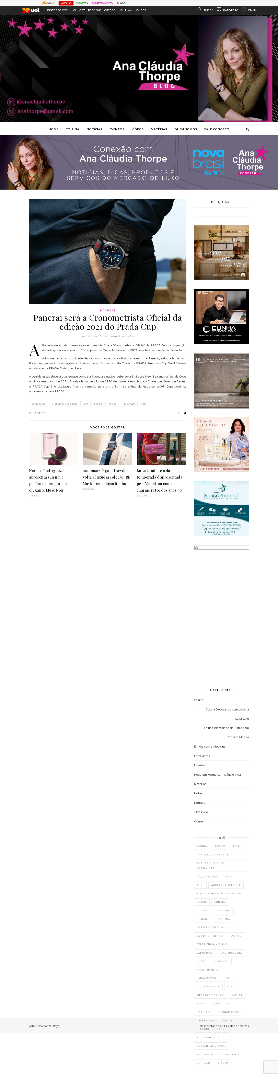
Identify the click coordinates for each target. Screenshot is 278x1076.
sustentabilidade (211, 1045)
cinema (219, 901)
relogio (203, 1028)
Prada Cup (129, 403)
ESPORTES (82, 3)
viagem (223, 1062)
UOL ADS (140, 10)
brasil (202, 901)
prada (112, 403)
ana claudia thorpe (212, 854)
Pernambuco (229, 1011)
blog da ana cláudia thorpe (219, 893)
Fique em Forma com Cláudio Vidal (217, 774)
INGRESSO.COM (57, 10)
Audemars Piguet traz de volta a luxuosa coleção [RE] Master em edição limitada (107, 477)
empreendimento (210, 927)
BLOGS (121, 3)
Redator (40, 413)
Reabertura (206, 1020)
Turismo (203, 1062)
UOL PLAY (125, 10)
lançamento (206, 978)
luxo (85, 403)
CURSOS (109, 10)
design (202, 918)
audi (200, 884)
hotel (201, 961)
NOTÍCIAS (66, 3)
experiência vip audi (213, 944)
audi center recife (226, 884)
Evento (236, 935)
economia (222, 918)
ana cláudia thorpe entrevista (212, 865)
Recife (227, 1020)
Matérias (159, 129)
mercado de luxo (210, 995)
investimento (208, 969)
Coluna (72, 129)
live (227, 978)
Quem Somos (185, 129)
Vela (143, 403)
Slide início (201, 812)
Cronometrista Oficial (64, 403)
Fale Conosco (216, 129)
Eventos (116, 129)
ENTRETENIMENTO (102, 3)
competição (39, 403)
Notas (198, 793)
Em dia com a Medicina (209, 746)
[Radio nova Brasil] (139, 188)
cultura (224, 910)
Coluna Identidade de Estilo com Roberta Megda (226, 732)
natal (201, 1003)
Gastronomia (231, 952)
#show (220, 846)
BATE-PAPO (230, 10)
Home (53, 129)
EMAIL (252, 10)
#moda (202, 846)
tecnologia (230, 1054)
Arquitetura (207, 876)
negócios (221, 1003)
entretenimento (210, 935)
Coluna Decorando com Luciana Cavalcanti (227, 713)
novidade (204, 1011)
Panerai (98, 403)
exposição (205, 952)
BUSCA (208, 10)
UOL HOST (78, 10)
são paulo (205, 1054)
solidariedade (208, 1037)
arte (228, 876)
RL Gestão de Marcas (236, 1026)
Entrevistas (202, 756)
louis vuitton (208, 986)
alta (236, 846)
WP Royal (54, 1026)
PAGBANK (94, 10)
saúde (221, 1028)
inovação (221, 961)
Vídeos (137, 129)
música (237, 995)
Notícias (94, 129)
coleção (203, 910)
